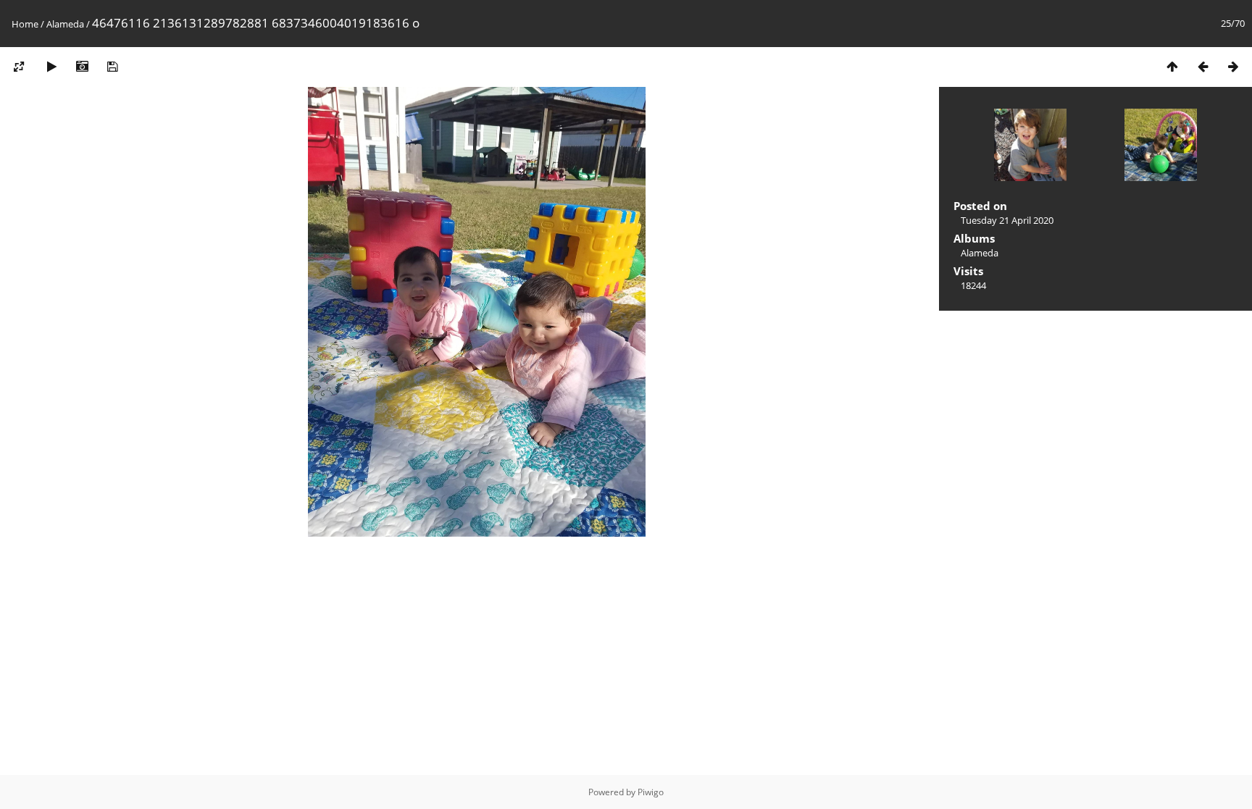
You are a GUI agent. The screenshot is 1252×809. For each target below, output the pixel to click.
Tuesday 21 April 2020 (1007, 220)
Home (25, 23)
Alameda (65, 23)
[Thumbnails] (1172, 66)
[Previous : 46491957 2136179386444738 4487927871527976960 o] (1203, 66)
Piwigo (651, 792)
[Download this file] (112, 66)
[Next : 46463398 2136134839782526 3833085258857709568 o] (1233, 66)
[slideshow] (51, 66)
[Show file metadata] (82, 66)
